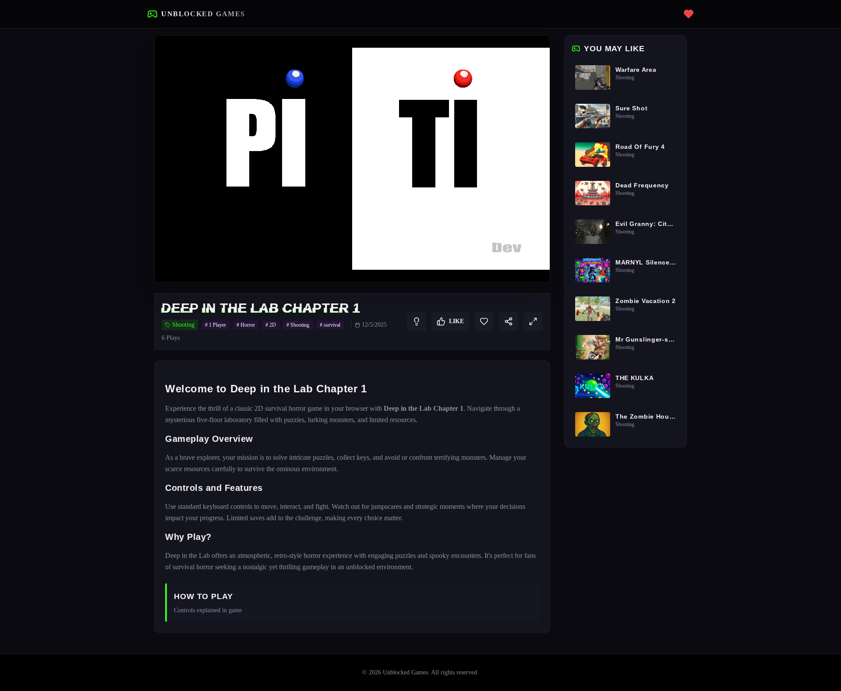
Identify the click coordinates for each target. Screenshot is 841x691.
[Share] (508, 321)
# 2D (270, 325)
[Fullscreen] (533, 321)
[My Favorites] (688, 14)
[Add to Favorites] (484, 321)
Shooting (183, 324)
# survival (330, 325)
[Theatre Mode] (535, 50)
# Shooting (297, 325)
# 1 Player (215, 325)
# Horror (246, 325)
